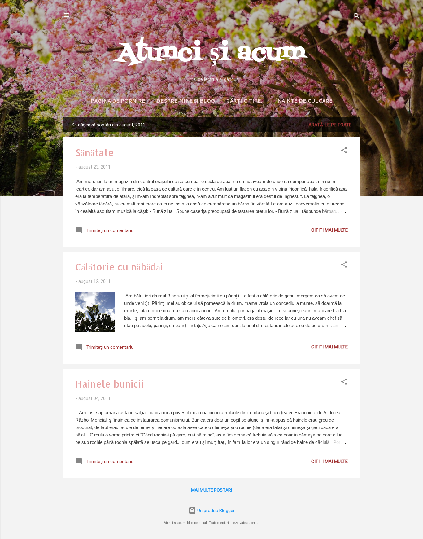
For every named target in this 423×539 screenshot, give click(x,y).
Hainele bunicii (109, 384)
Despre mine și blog (185, 101)
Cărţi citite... (245, 101)
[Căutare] (356, 16)
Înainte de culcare (304, 101)
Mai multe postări (211, 490)
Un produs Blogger (215, 510)
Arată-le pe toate (329, 125)
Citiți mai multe (329, 230)
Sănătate (94, 152)
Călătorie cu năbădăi (119, 267)
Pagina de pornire (118, 101)
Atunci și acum (211, 53)
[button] (344, 151)
